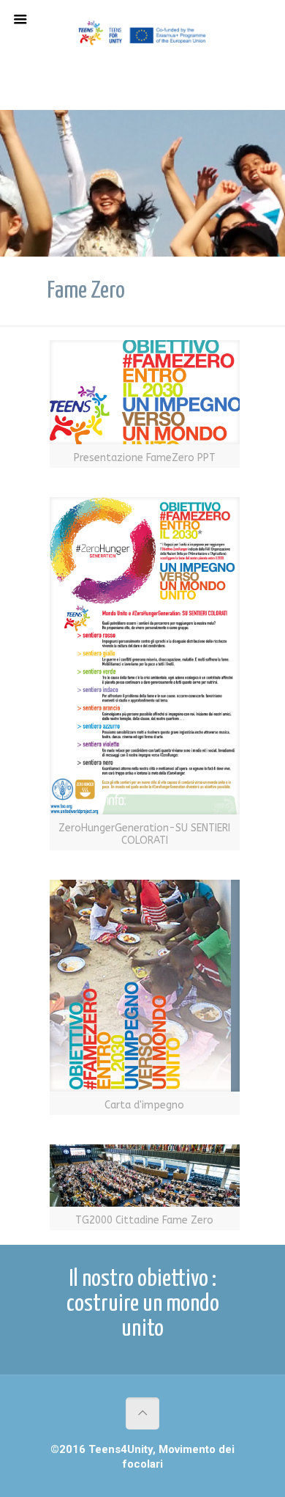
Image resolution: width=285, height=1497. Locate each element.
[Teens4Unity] (143, 36)
